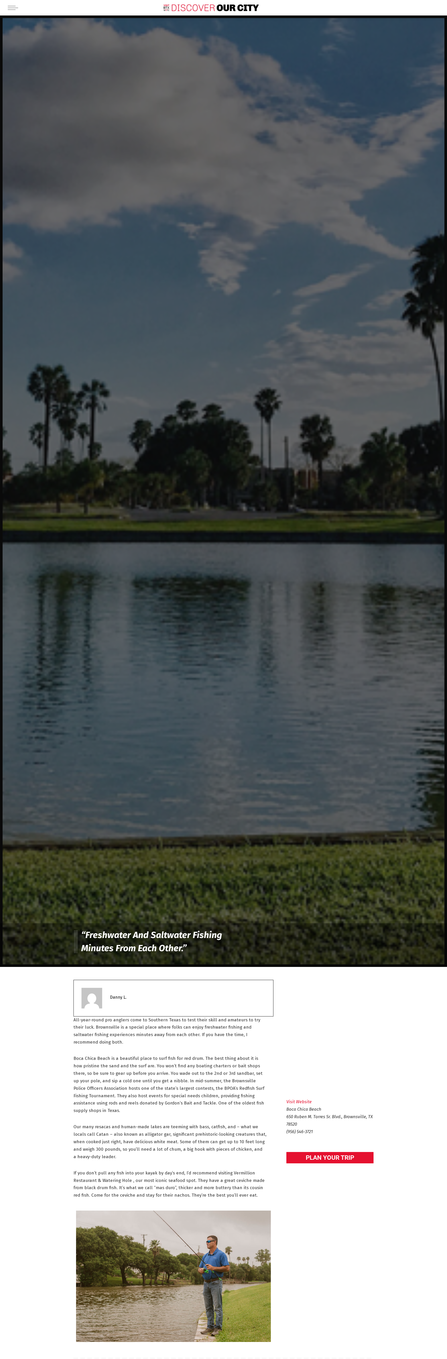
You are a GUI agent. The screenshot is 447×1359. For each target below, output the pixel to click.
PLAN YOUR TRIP (330, 1157)
